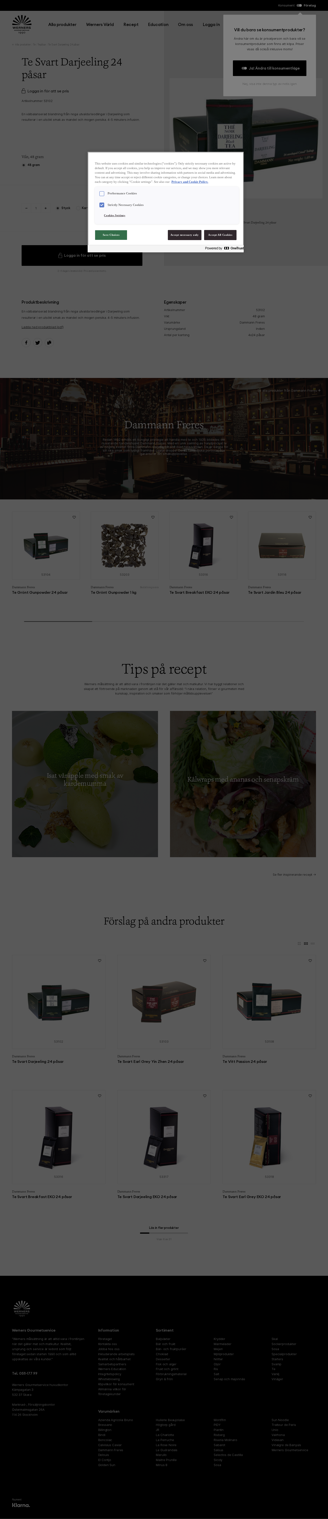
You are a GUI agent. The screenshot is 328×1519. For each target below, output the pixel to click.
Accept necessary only (184, 234)
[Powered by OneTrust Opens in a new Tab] (223, 249)
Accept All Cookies (220, 234)
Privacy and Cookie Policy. (189, 182)
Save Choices (111, 234)
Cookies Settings (114, 215)
